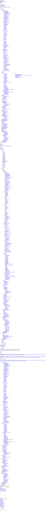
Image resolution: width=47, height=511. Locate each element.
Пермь (3, 163)
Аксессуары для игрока (7, 246)
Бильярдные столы (7, 173)
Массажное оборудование (7, 314)
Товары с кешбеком (22, 354)
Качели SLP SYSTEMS (7, 306)
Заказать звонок (2, 149)
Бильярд (5, 171)
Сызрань (4, 165)
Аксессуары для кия (7, 241)
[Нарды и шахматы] (8, 128)
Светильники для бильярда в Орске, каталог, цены (26, 360)
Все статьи (1, 488)
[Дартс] (8, 121)
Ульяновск (4, 154)
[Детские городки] (8, 114)
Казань (3, 153)
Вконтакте (3, 347)
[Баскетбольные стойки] (8, 119)
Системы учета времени (41, 356)
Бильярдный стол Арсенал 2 (3, 489)
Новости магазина (3, 486)
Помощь (1, 502)
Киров (3, 160)
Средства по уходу (26, 356)
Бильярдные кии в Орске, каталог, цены (4, 360)
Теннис (5, 253)
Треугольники (19, 356)
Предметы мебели (7, 326)
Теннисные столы (7, 255)
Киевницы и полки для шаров (8, 187)
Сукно (6, 211)
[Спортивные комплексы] (8, 120)
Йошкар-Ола (4, 159)
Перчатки (33, 356)
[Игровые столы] (8, 106)
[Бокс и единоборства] (8, 126)
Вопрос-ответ (1, 505)
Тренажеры (5, 281)
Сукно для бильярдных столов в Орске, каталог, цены (37, 360)
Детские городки (6, 304)
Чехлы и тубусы (7, 225)
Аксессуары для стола (7, 236)
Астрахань (4, 156)
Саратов (4, 164)
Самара (3, 152)
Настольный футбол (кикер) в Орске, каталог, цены (14, 360)
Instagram (3, 348)
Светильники (15, 356)
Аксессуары (6, 290)
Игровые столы (9, 354)
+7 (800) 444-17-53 (2, 4)
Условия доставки (2, 503)
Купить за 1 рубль (26, 354)
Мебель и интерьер (35, 354)
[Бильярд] (8, 9)
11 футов (1, 357)
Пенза (3, 155)
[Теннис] (8, 72)
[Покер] (8, 129)
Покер (38, 354)
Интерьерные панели (7, 321)
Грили (4, 286)
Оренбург (4, 162)
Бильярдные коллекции (7, 250)
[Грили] (8, 99)
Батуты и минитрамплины (7, 299)
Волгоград (4, 157)
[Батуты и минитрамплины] (8, 110)
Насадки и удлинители (36, 356)
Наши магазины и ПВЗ (2, 500)
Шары (6, 198)
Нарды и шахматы (41, 354)
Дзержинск (4, 158)
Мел (5, 205)
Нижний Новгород (5, 161)
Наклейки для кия (7, 219)
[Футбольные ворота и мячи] (8, 127)
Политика (1, 501)
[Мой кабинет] (0, 7)
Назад (3, 169)
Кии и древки (5, 356)
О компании (1, 499)
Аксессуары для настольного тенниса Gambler (10, 276)
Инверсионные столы (30, 354)
